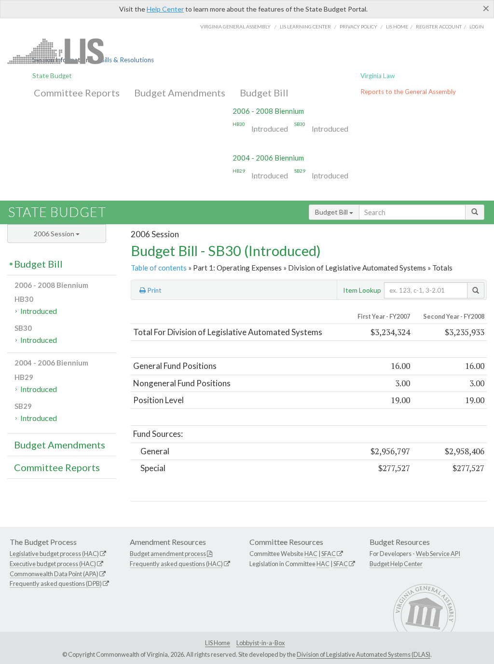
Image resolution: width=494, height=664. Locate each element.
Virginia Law (377, 76)
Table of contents (159, 267)
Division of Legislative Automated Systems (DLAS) (363, 654)
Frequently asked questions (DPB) (56, 583)
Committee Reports (77, 92)
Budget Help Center (396, 564)
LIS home (397, 26)
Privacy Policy (358, 26)
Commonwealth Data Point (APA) (54, 574)
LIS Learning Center (305, 26)
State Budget (52, 76)
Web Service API (438, 553)
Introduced (269, 128)
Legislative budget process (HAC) (54, 553)
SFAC (328, 553)
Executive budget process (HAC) (53, 564)
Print (154, 290)
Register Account (439, 26)
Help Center (165, 9)
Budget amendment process (168, 553)
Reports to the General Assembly (408, 91)
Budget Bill (264, 92)
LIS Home (217, 643)
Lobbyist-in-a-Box (260, 643)
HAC (310, 553)
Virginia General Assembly (235, 26)
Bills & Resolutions (127, 60)
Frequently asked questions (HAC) (176, 564)
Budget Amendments (179, 92)
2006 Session (55, 234)
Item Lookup (362, 290)
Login (476, 26)
